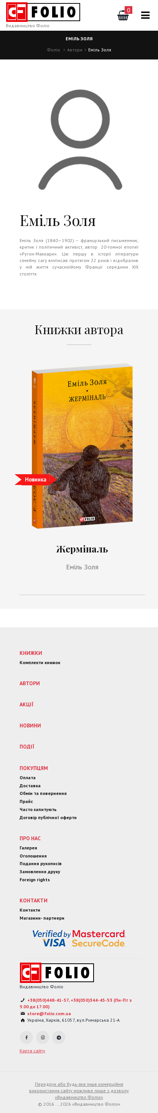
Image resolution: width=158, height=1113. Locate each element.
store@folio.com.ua (49, 1013)
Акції (26, 704)
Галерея (28, 848)
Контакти (34, 900)
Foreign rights (35, 879)
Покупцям (34, 768)
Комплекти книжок (40, 662)
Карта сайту (32, 1051)
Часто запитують (38, 809)
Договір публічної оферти (48, 817)
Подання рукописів (41, 863)
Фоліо (53, 50)
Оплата (28, 777)
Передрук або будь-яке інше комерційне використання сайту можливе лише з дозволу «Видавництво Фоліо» (79, 1090)
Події (27, 746)
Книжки (31, 653)
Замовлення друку (40, 871)
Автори (74, 50)
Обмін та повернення (43, 793)
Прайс (26, 801)
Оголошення (33, 856)
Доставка (30, 785)
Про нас (30, 838)
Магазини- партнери (42, 918)
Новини (30, 725)
